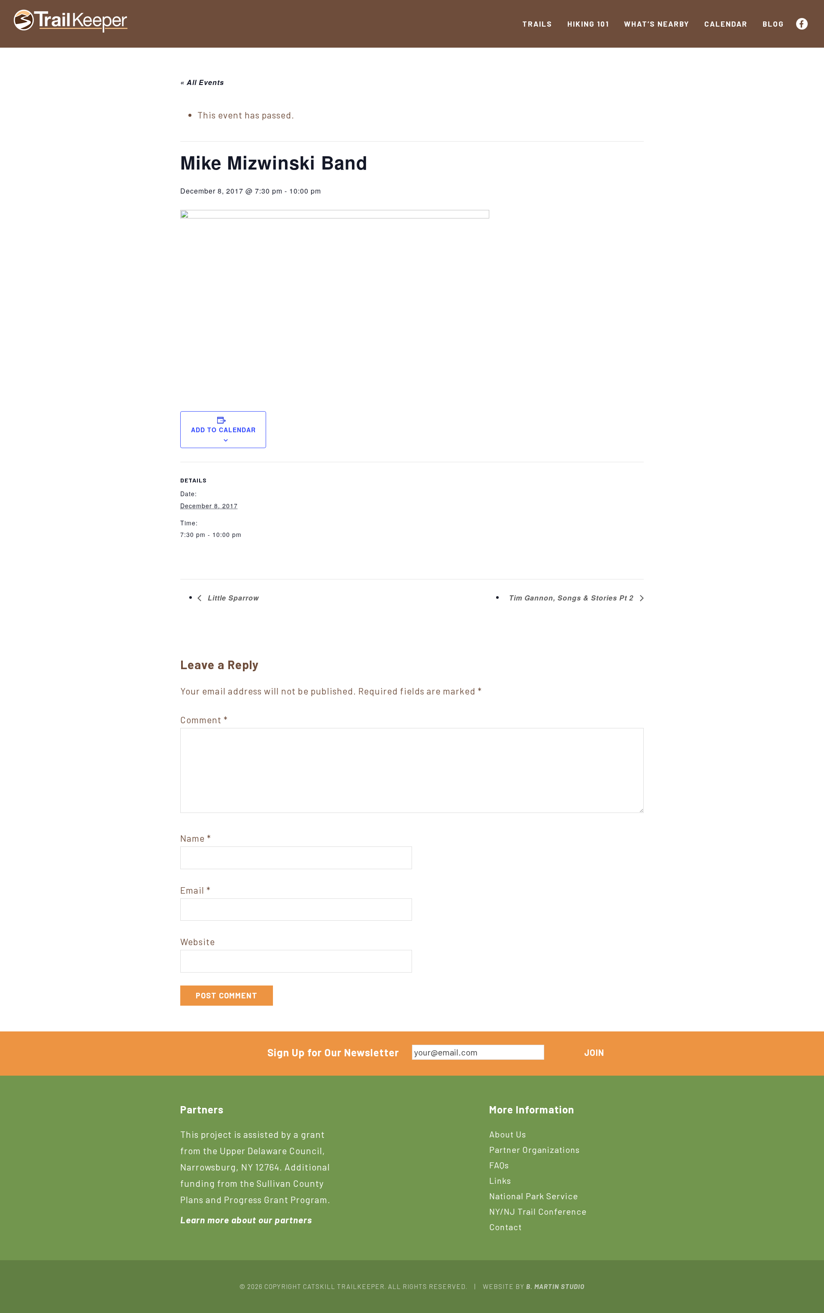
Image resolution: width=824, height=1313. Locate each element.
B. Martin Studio (555, 1286)
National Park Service (533, 1196)
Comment (204, 719)
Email (195, 890)
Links (500, 1180)
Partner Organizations (534, 1149)
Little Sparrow (232, 598)
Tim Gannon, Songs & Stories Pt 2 (572, 598)
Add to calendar (223, 429)
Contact (505, 1227)
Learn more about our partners (246, 1219)
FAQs (499, 1165)
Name (195, 838)
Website (197, 941)
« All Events (202, 82)
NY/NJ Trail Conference (538, 1211)
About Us (507, 1134)
